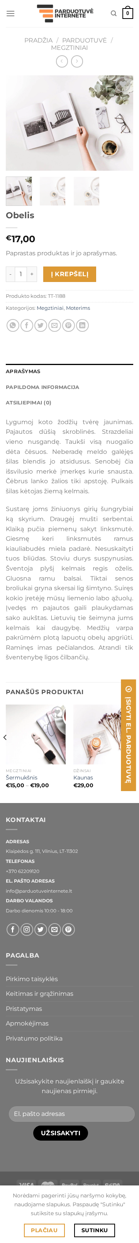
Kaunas (83, 777)
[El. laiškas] (54, 929)
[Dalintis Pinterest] (68, 325)
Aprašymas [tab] (23, 371)
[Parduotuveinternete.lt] (66, 14)
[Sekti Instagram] (26, 929)
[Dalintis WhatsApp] (13, 325)
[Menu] (10, 13)
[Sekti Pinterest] (68, 929)
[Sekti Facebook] (13, 929)
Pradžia (38, 40)
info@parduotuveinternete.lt (39, 891)
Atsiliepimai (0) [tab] (28, 403)
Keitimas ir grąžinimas (39, 993)
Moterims (78, 308)
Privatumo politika (34, 1038)
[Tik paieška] (114, 13)
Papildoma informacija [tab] (42, 387)
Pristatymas (24, 1008)
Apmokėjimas (27, 1023)
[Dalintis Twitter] (40, 325)
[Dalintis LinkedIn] (82, 325)
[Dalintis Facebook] (26, 325)
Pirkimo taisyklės (32, 979)
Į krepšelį (70, 274)
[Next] (121, 123)
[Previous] (18, 123)
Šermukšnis (21, 777)
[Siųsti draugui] (54, 325)
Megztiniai (69, 47)
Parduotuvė (84, 40)
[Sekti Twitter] (40, 929)
